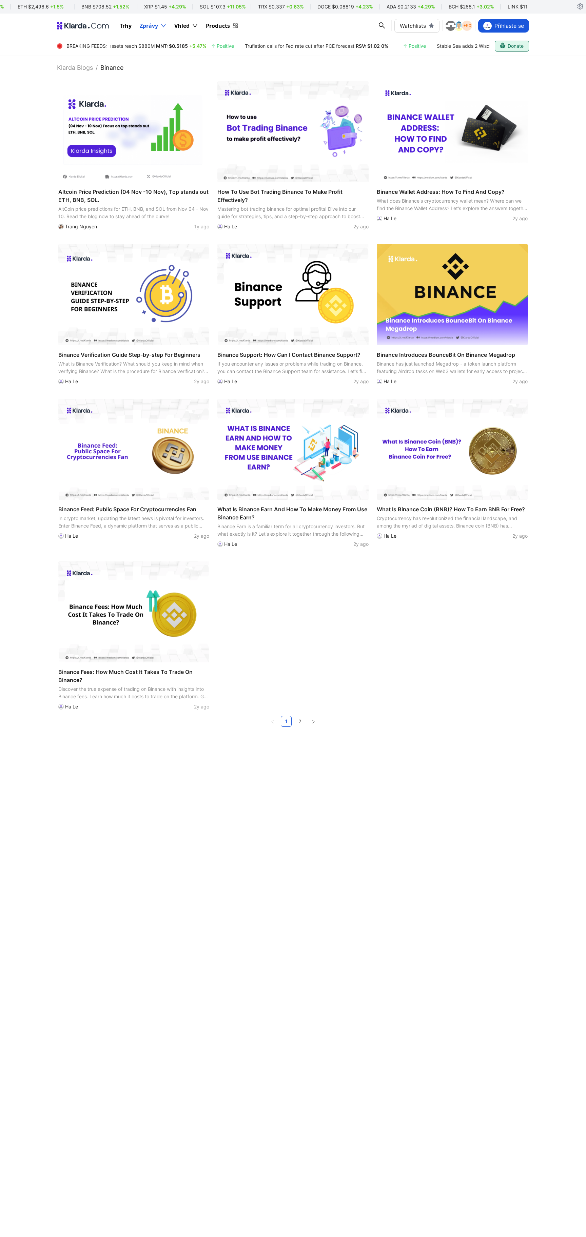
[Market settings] (580, 7)
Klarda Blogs (75, 67)
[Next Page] (313, 721)
